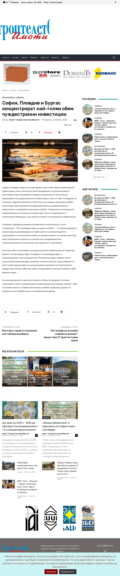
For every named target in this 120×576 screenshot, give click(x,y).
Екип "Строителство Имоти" (24, 120)
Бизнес (13, 90)
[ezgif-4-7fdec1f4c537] (88, 518)
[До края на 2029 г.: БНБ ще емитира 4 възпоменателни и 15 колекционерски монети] (20, 410)
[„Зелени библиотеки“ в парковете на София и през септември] (14, 372)
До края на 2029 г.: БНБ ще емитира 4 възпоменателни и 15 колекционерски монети (20, 426)
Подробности (68, 571)
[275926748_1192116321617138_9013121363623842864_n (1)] (50, 518)
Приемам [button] (51, 571)
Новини (19, 98)
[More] (59, 132)
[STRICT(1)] (105, 74)
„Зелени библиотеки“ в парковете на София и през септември (14, 382)
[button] (114, 58)
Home (5, 90)
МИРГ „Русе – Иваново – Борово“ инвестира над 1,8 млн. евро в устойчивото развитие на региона (40, 380)
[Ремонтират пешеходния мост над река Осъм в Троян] (65, 372)
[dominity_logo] (77, 74)
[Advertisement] (85, 29)
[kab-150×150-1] (32, 518)
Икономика (23, 90)
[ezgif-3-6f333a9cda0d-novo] (16, 74)
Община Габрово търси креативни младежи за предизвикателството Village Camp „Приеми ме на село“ (67, 468)
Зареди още (99, 177)
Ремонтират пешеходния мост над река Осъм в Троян (65, 382)
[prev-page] (4, 392)
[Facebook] (115, 2)
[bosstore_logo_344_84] (47, 74)
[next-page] (9, 392)
